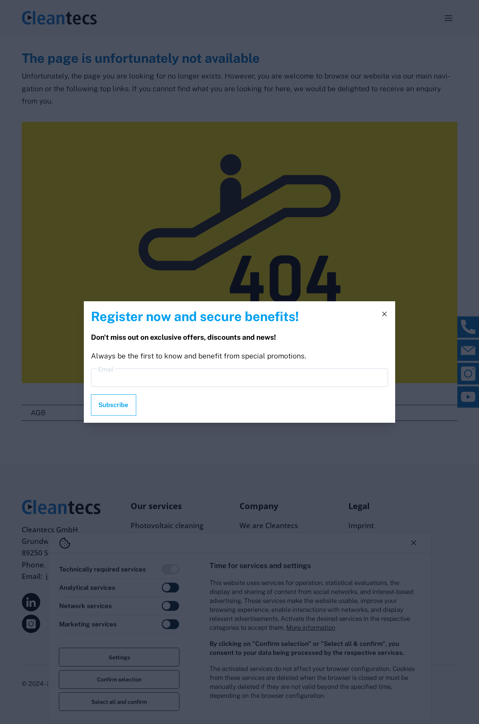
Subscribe (113, 405)
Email (106, 369)
